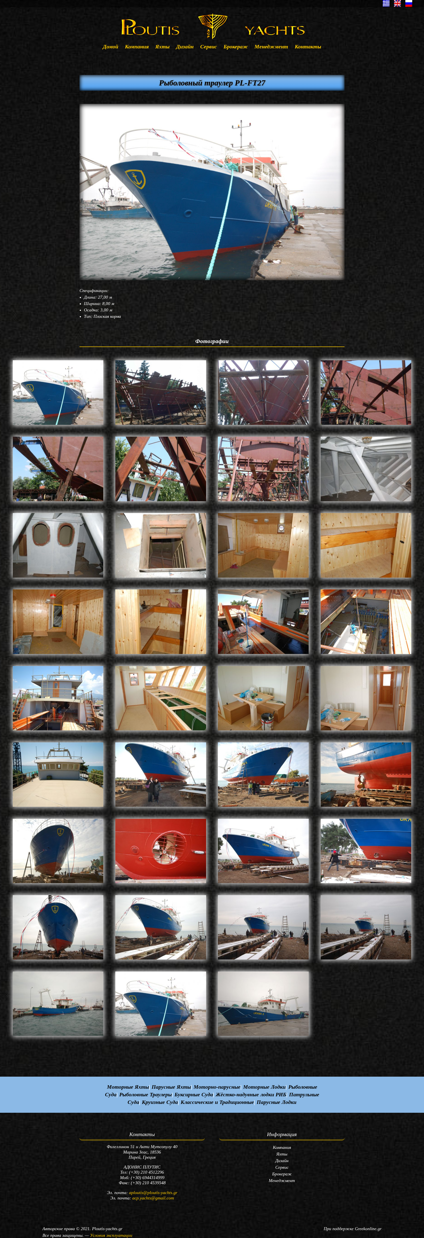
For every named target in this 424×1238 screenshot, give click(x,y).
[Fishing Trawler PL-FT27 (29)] (58, 959)
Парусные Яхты (171, 1087)
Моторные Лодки (264, 1087)
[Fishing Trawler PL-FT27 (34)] (160, 1035)
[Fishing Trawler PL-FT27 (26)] (160, 883)
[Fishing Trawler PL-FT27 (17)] (58, 730)
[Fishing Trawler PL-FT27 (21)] (58, 806)
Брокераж (236, 47)
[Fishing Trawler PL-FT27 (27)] (263, 883)
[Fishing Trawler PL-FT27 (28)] (366, 883)
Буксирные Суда (193, 1094)
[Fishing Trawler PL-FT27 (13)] (58, 654)
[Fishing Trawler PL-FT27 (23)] (263, 806)
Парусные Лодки (276, 1102)
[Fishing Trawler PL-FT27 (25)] (58, 883)
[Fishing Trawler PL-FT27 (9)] (58, 577)
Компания (137, 47)
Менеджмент (271, 47)
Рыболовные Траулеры (145, 1094)
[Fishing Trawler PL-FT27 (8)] (366, 501)
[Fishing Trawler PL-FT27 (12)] (366, 577)
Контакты (308, 47)
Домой (110, 47)
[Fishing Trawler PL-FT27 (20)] (366, 730)
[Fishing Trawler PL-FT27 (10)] (160, 577)
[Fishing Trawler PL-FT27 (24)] (366, 806)
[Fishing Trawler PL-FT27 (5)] (58, 501)
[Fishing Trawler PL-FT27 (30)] (160, 959)
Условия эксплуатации (111, 1235)
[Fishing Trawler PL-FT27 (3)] (263, 424)
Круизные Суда (160, 1102)
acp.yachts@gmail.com (153, 1198)
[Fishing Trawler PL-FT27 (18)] (160, 730)
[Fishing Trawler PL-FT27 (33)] (58, 1035)
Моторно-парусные (217, 1087)
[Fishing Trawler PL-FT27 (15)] (263, 654)
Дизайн (185, 47)
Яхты (162, 47)
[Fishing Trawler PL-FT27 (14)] (160, 654)
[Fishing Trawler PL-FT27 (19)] (263, 730)
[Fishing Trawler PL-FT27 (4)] (366, 424)
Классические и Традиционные (217, 1102)
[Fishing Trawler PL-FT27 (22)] (160, 806)
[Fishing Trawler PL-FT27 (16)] (366, 654)
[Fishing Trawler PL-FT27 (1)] (58, 424)
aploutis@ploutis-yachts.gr (153, 1192)
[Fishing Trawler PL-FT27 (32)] (366, 959)
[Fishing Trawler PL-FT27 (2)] (160, 424)
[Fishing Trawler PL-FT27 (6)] (160, 501)
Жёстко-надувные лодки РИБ (251, 1094)
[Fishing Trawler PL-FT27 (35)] (263, 1035)
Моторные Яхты (128, 1087)
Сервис (208, 47)
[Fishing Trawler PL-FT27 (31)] (263, 959)
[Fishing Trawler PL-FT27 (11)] (263, 577)
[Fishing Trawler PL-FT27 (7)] (263, 501)
